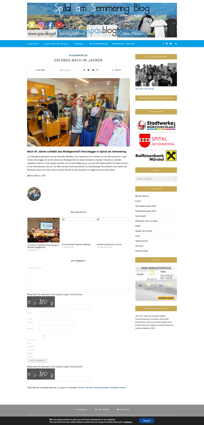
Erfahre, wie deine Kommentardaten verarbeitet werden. (102, 388)
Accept (146, 421)
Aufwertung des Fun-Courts (109, 244)
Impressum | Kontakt (123, 44)
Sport (137, 236)
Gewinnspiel (140, 216)
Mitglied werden (99, 44)
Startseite (33, 44)
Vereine (78, 44)
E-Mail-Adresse (30, 320)
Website (30, 329)
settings (128, 422)
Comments (65, 70)
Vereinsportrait (141, 241)
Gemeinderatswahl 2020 (145, 206)
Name (29, 313)
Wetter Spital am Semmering (156, 268)
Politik (138, 226)
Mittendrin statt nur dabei (146, 221)
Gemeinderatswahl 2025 (145, 211)
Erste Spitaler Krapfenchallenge (76, 244)
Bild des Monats (142, 196)
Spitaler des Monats (143, 231)
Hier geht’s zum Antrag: (144, 89)
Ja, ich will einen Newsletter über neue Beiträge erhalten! (31, 348)
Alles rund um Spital (55, 44)
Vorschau (139, 246)
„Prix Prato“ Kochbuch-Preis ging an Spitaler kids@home (43, 246)
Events (138, 201)
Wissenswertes (78, 55)
